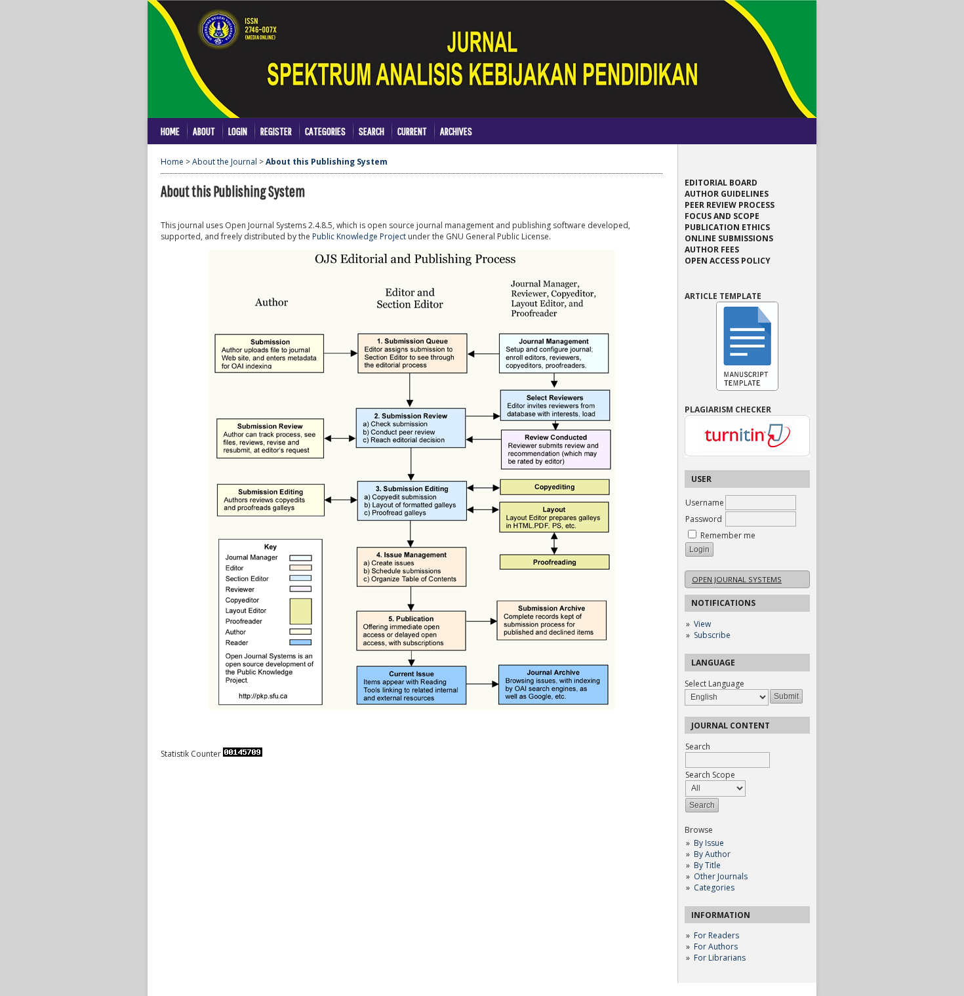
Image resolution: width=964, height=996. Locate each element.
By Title (707, 865)
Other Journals (721, 876)
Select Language (714, 683)
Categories (714, 887)
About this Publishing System (327, 161)
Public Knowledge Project (359, 236)
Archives (456, 131)
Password (703, 519)
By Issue (709, 842)
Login (237, 131)
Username (704, 502)
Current (412, 131)
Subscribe (712, 635)
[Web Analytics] (242, 753)
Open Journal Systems (737, 579)
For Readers (716, 935)
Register (276, 131)
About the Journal (224, 161)
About (204, 131)
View (702, 623)
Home (170, 131)
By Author (712, 854)
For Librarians (720, 957)
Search (371, 131)
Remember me (727, 535)
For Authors (716, 946)
